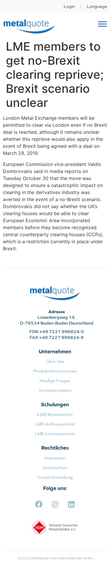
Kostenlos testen (55, 390)
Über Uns (55, 361)
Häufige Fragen (55, 380)
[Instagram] (55, 504)
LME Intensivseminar (55, 433)
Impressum (55, 457)
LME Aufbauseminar (55, 423)
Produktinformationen (55, 371)
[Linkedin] (71, 504)
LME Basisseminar (55, 414)
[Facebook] (39, 504)
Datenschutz (55, 467)
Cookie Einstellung (55, 477)
